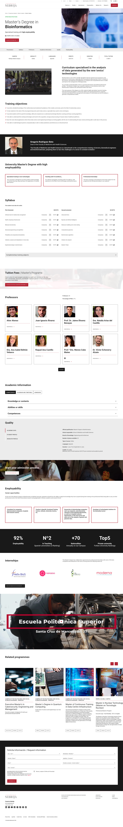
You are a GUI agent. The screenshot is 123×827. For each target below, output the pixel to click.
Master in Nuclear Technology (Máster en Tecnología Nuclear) (109, 705)
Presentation (10, 49)
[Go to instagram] (17, 807)
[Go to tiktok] (20, 807)
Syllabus (21, 49)
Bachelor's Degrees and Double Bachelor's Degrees (73, 795)
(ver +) (29, 775)
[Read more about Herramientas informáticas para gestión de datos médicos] (57, 215)
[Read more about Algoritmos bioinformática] (114, 235)
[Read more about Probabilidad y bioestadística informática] (57, 235)
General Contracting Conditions (52, 816)
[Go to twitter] (9, 807)
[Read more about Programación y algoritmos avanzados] (57, 230)
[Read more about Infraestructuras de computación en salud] (57, 220)
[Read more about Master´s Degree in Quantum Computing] (49, 682)
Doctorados (64, 798)
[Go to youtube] (12, 807)
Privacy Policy (7, 816)
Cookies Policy (19, 816)
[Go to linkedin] (6, 807)
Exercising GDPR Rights (41, 816)
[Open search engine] (111, 1)
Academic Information (45, 49)
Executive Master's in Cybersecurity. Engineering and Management (19, 706)
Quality (58, 49)
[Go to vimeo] (26, 807)
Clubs (113, 795)
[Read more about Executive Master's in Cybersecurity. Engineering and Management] (19, 682)
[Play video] (61, 621)
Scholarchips (99, 796)
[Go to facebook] (15, 807)
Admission (98, 795)
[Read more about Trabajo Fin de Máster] (114, 245)
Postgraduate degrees (13, 13)
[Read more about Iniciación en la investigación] (114, 240)
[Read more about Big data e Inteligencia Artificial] (114, 220)
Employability (69, 49)
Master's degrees (21, 13)
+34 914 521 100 (9, 805)
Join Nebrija (115, 798)
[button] (64, 1)
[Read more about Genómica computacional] (114, 230)
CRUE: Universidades (31, 816)
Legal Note (13, 816)
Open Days (98, 798)
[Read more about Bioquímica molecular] (57, 225)
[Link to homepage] (11, 5)
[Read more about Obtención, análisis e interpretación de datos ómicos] (57, 240)
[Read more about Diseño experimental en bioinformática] (57, 245)
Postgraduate (64, 796)
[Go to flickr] (23, 807)
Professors (31, 49)
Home (6, 13)
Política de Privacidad (49, 771)
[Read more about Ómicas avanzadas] (114, 215)
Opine (113, 796)
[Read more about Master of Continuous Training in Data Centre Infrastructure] (80, 682)
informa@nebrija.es (9, 803)
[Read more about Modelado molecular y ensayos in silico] (114, 225)
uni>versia (25, 816)
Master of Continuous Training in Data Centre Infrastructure (79, 705)
